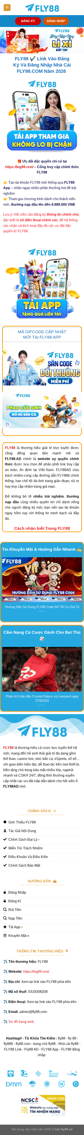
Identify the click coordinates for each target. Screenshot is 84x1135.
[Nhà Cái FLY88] (42, 7)
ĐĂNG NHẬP (56, 21)
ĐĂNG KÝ (28, 21)
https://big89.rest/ (19, 167)
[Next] (80, 589)
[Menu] (7, 7)
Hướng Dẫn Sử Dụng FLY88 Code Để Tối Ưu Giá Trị (42, 607)
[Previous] (4, 589)
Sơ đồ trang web (21, 1022)
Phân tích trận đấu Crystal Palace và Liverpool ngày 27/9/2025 (42, 698)
